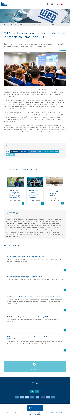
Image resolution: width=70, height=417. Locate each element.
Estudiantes (10, 154)
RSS (52, 413)
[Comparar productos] (52, 3)
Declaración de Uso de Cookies (23, 413)
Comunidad (14, 151)
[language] (62, 3)
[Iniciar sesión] (47, 3)
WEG (3, 4)
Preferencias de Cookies (36, 408)
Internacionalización (36, 151)
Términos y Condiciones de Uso (41, 413)
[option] (15, 189)
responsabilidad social (51, 151)
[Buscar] (56, 3)
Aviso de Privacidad (9, 413)
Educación (23, 151)
